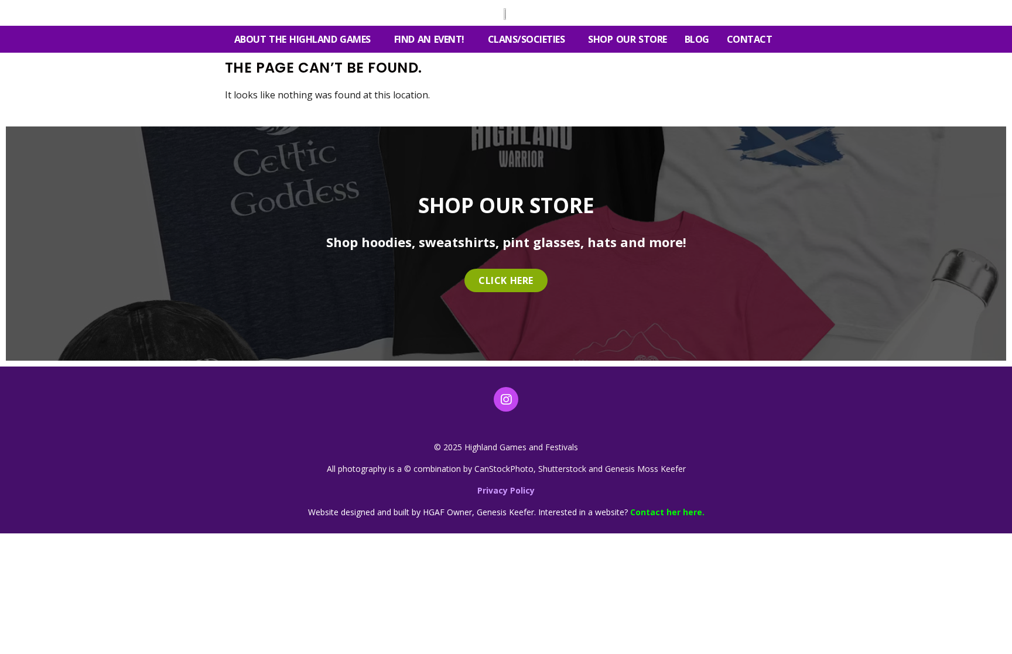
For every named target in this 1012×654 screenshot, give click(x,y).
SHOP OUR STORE (627, 39)
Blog (697, 39)
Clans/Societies (526, 39)
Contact (749, 39)
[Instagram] (506, 399)
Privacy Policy (506, 490)
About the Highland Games (302, 39)
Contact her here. (667, 512)
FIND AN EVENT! (429, 39)
